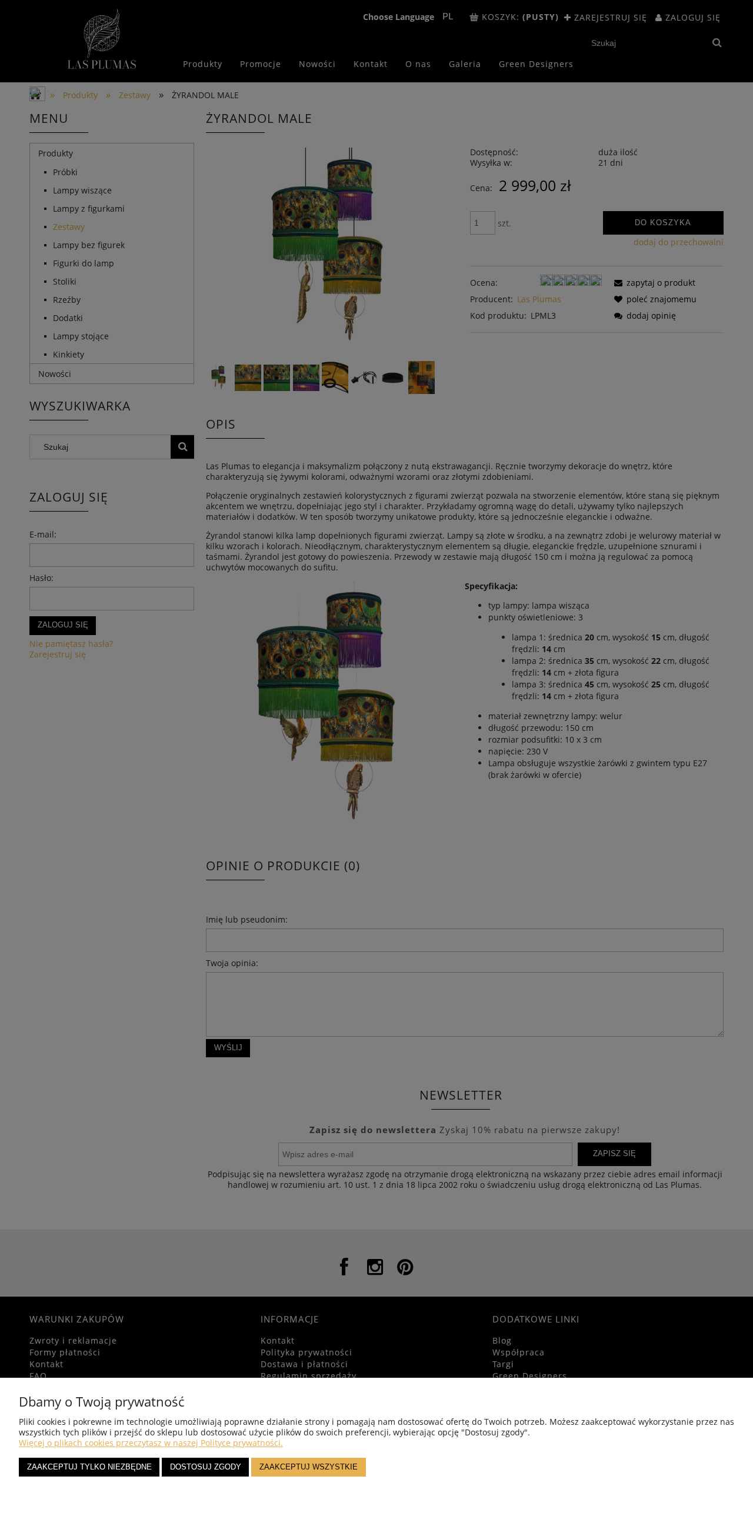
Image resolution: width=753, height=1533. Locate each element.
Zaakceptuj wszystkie (308, 1467)
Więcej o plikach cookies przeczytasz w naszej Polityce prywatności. (151, 1442)
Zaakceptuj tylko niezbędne (89, 1467)
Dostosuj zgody (205, 1467)
